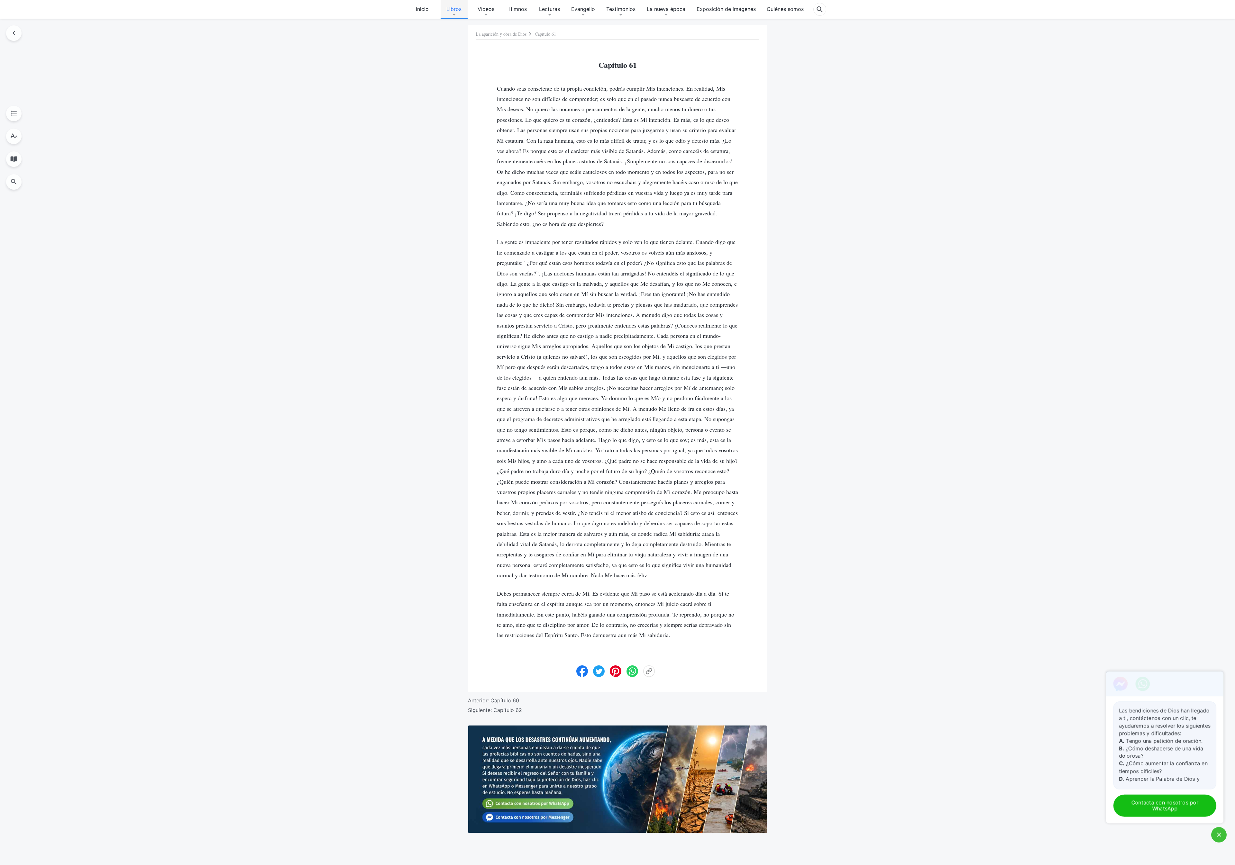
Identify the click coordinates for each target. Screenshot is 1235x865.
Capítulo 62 (507, 710)
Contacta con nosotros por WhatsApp (1165, 805)
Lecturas (549, 9)
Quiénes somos (785, 9)
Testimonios (621, 9)
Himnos (517, 9)
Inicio (422, 9)
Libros (454, 9)
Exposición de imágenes (726, 9)
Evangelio (583, 9)
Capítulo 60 (504, 700)
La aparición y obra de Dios (501, 34)
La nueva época (666, 9)
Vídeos (486, 9)
